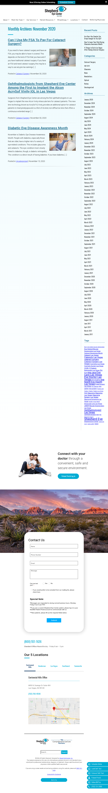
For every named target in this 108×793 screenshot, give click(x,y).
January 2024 (88, 143)
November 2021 (89, 237)
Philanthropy (62, 20)
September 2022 (89, 201)
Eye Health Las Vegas (93, 383)
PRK (100, 414)
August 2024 (88, 118)
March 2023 (88, 179)
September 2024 (89, 114)
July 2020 (87, 295)
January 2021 (88, 273)
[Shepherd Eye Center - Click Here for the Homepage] (43, 741)
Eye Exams (96, 380)
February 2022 (89, 226)
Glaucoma (87, 69)
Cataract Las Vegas (91, 355)
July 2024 (87, 121)
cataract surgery (91, 359)
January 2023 (88, 186)
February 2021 (88, 269)
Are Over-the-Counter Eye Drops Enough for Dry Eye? (92, 37)
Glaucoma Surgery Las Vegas (92, 396)
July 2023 (87, 165)
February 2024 (89, 139)
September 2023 (89, 157)
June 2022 (87, 212)
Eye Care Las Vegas (93, 373)
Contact (85, 20)
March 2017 (88, 331)
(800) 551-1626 (32, 641)
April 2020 (87, 306)
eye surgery (93, 388)
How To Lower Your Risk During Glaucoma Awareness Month (94, 43)
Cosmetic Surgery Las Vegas (93, 366)
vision (96, 424)
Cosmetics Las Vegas (97, 364)
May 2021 (87, 259)
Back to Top (54, 780)
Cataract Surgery (22, 74)
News (86, 73)
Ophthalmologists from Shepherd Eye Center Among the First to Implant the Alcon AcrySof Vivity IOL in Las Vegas (42, 87)
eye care (87, 66)
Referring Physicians (97, 20)
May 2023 (87, 172)
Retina (86, 84)
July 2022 (87, 208)
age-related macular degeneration (95, 347)
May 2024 (87, 129)
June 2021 (87, 255)
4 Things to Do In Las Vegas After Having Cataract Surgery (94, 49)
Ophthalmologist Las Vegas (92, 411)
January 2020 (88, 316)
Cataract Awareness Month (93, 353)
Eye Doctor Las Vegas (93, 378)
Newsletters (88, 77)
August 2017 (88, 320)
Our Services (31, 20)
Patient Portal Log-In (68, 476)
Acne (85, 347)
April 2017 (87, 327)
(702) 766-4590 (34, 694)
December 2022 (89, 190)
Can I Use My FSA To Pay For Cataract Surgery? (36, 42)
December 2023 (89, 147)
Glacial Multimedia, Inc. (66, 758)
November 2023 (89, 150)
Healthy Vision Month (94, 401)
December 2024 (89, 103)
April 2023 (87, 175)
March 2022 (88, 222)
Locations (74, 20)
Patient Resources (46, 20)
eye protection (95, 386)
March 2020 (88, 309)
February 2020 (89, 313)
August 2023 (88, 161)
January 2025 (88, 100)
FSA (85, 393)
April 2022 (87, 219)
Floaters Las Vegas (98, 391)
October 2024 (88, 111)
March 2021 (88, 266)
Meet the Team (17, 20)
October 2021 (88, 241)
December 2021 (89, 233)
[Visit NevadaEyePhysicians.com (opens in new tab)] (61, 741)
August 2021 (88, 248)
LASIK (86, 406)
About (5, 20)
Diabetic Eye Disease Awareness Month (38, 128)
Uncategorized (22, 161)
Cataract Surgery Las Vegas (93, 363)
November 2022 (89, 194)
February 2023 (89, 183)
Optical (86, 80)
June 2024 (87, 125)
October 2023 (88, 154)
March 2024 (88, 136)
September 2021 (89, 244)
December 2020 (89, 277)
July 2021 (87, 251)
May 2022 (87, 215)
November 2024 (89, 107)
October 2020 (88, 284)
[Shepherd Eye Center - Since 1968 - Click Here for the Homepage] (55, 11)
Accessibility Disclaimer (54, 774)
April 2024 (87, 132)
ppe (97, 414)
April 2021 (87, 262)
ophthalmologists (90, 414)
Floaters (91, 391)
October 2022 (88, 197)
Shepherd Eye (93, 419)
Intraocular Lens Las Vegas (93, 404)
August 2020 (88, 291)
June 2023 (87, 168)
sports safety (91, 424)
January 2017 (88, 334)
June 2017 (87, 324)
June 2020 (87, 298)
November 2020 (89, 280)
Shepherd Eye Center (91, 421)
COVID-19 (87, 368)
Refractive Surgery (89, 417)
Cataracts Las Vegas (93, 357)
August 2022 (88, 204)
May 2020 (87, 302)
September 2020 (89, 288)
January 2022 (88, 230)
